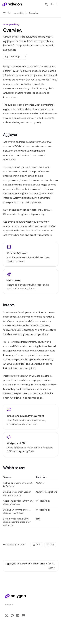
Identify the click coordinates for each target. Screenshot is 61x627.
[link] (30, 254)
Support (9, 604)
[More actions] (56, 4)
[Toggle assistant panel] (52, 4)
